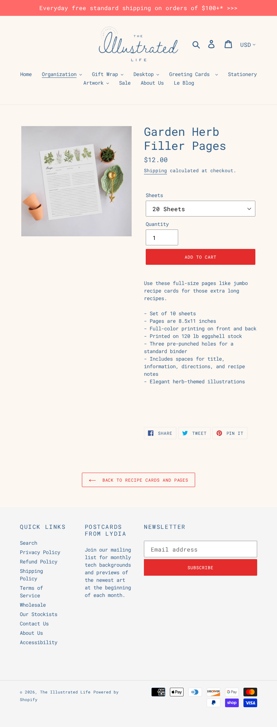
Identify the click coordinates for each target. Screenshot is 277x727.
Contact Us (34, 623)
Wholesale (33, 604)
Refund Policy (38, 561)
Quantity (157, 223)
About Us (31, 632)
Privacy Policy (40, 552)
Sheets (154, 195)
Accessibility (38, 642)
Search (28, 542)
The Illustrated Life (65, 692)
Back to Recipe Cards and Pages (144, 480)
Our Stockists (38, 614)
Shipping (155, 170)
